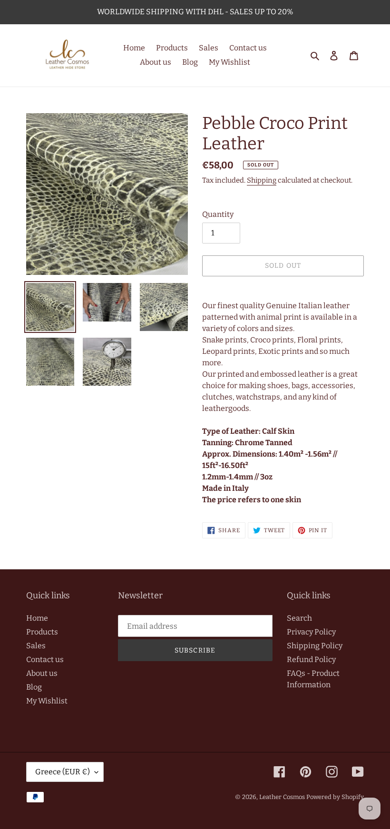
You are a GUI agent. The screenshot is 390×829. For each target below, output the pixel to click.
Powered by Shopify (335, 796)
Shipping (261, 180)
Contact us (45, 659)
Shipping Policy (314, 645)
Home (37, 618)
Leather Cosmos (282, 796)
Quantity (218, 214)
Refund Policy (311, 659)
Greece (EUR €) (62, 771)
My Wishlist (47, 700)
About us (42, 673)
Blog (34, 687)
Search (299, 618)
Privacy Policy (311, 631)
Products (42, 631)
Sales (36, 645)
